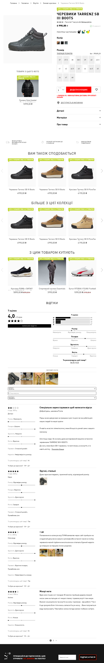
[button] (74, 317)
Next (101, 171)
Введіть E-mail (64, 657)
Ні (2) (77, 362)
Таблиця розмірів (64, 53)
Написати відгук (29, 326)
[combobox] (52, 388)
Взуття (35, 3)
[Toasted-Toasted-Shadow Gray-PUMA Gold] (58, 43)
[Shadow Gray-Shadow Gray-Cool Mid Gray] (66, 43)
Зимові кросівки (49, 3)
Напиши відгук (86, 22)
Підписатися (87, 657)
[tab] (79, 110)
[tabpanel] (27, 39)
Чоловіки (25, 3)
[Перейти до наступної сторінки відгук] (56, 640)
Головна (13, 3)
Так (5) (72, 362)
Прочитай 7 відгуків (71, 22)
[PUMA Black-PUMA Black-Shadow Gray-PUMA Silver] (62, 43)
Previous (2, 171)
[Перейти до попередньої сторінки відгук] (48, 640)
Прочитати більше (58, 449)
